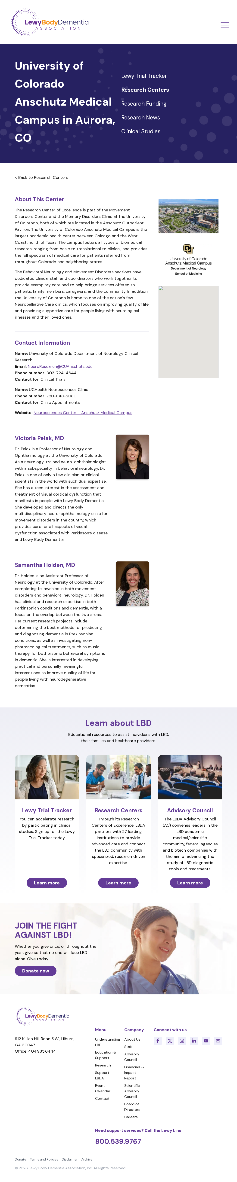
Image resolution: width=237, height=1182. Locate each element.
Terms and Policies (44, 1159)
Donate (20, 1159)
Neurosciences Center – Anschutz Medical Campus (83, 412)
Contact (102, 1098)
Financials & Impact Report (134, 1073)
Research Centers (145, 89)
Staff (128, 1046)
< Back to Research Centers (41, 177)
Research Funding (144, 103)
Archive (86, 1159)
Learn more (47, 883)
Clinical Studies (140, 131)
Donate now (35, 971)
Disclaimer (70, 1159)
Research (103, 1065)
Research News (140, 117)
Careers (131, 1117)
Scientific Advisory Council (132, 1091)
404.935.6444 (42, 1051)
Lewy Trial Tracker (144, 75)
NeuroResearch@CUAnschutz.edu (60, 366)
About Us (132, 1039)
